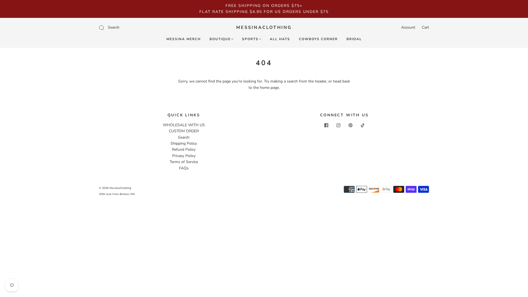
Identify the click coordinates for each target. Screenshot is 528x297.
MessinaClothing (264, 27)
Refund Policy (184, 149)
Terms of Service (184, 161)
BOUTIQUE (220, 39)
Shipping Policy (183, 143)
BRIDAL (354, 39)
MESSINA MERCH (183, 39)
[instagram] (338, 125)
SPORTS (250, 39)
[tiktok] (362, 125)
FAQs (184, 168)
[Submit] (138, 27)
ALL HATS (280, 39)
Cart (425, 27)
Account (408, 27)
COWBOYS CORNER (318, 39)
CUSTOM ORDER (184, 131)
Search (183, 137)
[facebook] (326, 125)
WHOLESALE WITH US (184, 125)
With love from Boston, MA (117, 194)
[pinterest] (350, 125)
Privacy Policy (184, 155)
